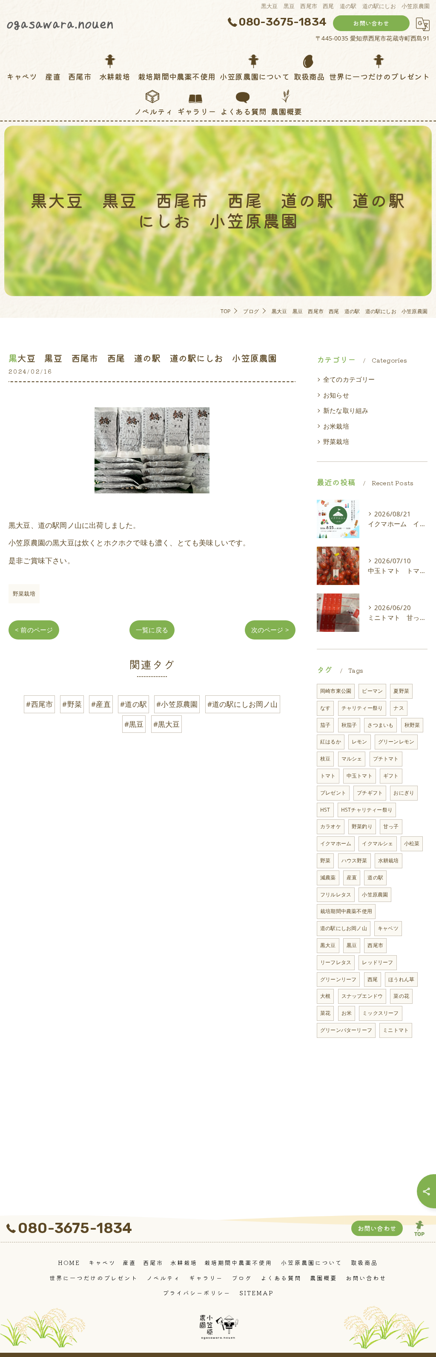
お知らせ (336, 395)
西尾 (372, 979)
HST (325, 809)
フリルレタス (335, 894)
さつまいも (380, 725)
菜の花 (401, 996)
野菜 (325, 860)
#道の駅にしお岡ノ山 (242, 704)
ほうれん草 (401, 979)
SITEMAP (256, 1292)
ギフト (391, 775)
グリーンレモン (396, 741)
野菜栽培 (24, 593)
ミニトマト (396, 1030)
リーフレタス (335, 962)
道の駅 (375, 877)
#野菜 (72, 704)
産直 (352, 877)
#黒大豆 (166, 724)
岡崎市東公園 (335, 690)
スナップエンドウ (362, 996)
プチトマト (386, 758)
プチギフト (370, 792)
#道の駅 (133, 704)
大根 (325, 996)
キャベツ (388, 928)
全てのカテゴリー (349, 379)
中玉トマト (360, 775)
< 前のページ (34, 629)
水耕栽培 (388, 860)
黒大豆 (328, 945)
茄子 (325, 725)
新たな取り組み (345, 410)
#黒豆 (134, 724)
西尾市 (375, 945)
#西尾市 (39, 704)
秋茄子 (349, 725)
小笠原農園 (375, 894)
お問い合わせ (371, 23)
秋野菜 (412, 725)
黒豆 (352, 945)
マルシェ (351, 758)
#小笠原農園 (177, 704)
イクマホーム (335, 843)
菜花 (325, 1013)
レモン (359, 741)
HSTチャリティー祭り (367, 809)
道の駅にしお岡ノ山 (343, 928)
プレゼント (333, 792)
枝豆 (325, 758)
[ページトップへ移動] (419, 1228)
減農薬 (328, 877)
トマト (328, 775)
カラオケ (330, 826)
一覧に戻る (152, 629)
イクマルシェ (377, 843)
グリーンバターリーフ (346, 1030)
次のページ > (270, 629)
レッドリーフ (377, 962)
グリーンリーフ (338, 979)
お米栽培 (336, 426)
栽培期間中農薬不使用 (346, 911)
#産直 (101, 704)
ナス (398, 708)
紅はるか (330, 741)
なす (325, 708)
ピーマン (372, 690)
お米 (346, 1013)
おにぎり (403, 792)
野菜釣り (362, 826)
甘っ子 (391, 826)
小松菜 (412, 843)
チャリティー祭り (362, 708)
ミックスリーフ (380, 1013)
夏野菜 (401, 690)
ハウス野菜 (354, 860)
